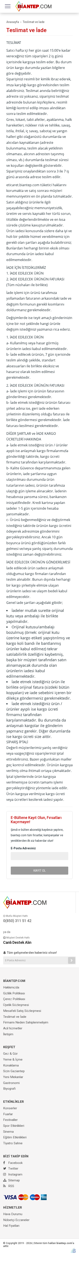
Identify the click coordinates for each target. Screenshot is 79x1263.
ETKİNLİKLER (13, 1102)
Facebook (15, 1163)
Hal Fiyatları (11, 1226)
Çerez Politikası (14, 999)
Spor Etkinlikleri (13, 1126)
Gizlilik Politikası (14, 993)
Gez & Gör (10, 1054)
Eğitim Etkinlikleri (15, 1137)
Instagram (14, 1174)
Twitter (12, 1168)
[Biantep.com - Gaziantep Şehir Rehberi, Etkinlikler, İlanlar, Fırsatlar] (33, 6)
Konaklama (11, 1065)
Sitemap (13, 1180)
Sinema (8, 1132)
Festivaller (10, 1120)
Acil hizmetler (12, 1028)
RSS (10, 1186)
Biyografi (9, 1089)
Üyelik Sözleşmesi (16, 1005)
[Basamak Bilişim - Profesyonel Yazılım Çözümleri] (73, 1250)
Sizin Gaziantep (14, 1071)
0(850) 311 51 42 (17, 920)
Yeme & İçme (13, 1059)
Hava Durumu (12, 1214)
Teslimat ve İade (14, 1017)
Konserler (10, 1108)
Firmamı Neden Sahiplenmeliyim (25, 1022)
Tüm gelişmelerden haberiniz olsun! (31, 952)
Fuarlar (8, 1114)
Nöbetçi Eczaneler (16, 1220)
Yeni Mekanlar (13, 1077)
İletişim (8, 1034)
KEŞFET (9, 1047)
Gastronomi (11, 1083)
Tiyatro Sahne (13, 1143)
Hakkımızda (11, 987)
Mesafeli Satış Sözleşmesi (22, 1011)
